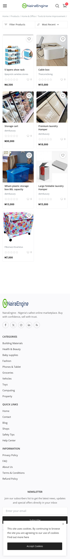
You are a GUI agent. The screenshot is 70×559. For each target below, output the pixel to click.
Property (7, 396)
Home (5, 16)
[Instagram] (21, 325)
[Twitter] (13, 325)
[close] (63, 523)
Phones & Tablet (11, 366)
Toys (5, 384)
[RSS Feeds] (37, 325)
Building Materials (12, 343)
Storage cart (11, 126)
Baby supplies (10, 355)
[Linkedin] (29, 325)
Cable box (43, 69)
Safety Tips (8, 434)
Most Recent (48, 24)
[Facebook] (5, 325)
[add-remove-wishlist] (29, 39)
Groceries (7, 372)
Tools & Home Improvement (51, 16)
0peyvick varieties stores (16, 74)
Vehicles (7, 378)
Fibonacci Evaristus (14, 246)
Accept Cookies (35, 546)
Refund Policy (10, 478)
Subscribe (35, 520)
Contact (6, 416)
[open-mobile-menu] (5, 6)
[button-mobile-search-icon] (57, 6)
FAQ (4, 461)
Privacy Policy (10, 455)
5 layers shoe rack (15, 69)
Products (15, 16)
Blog (4, 422)
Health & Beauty (11, 349)
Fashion (6, 360)
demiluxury (10, 130)
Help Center (9, 440)
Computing (8, 390)
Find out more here (18, 537)
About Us (7, 467)
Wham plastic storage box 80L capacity (17, 187)
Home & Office (28, 16)
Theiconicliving (45, 74)
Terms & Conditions (13, 472)
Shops (5, 428)
